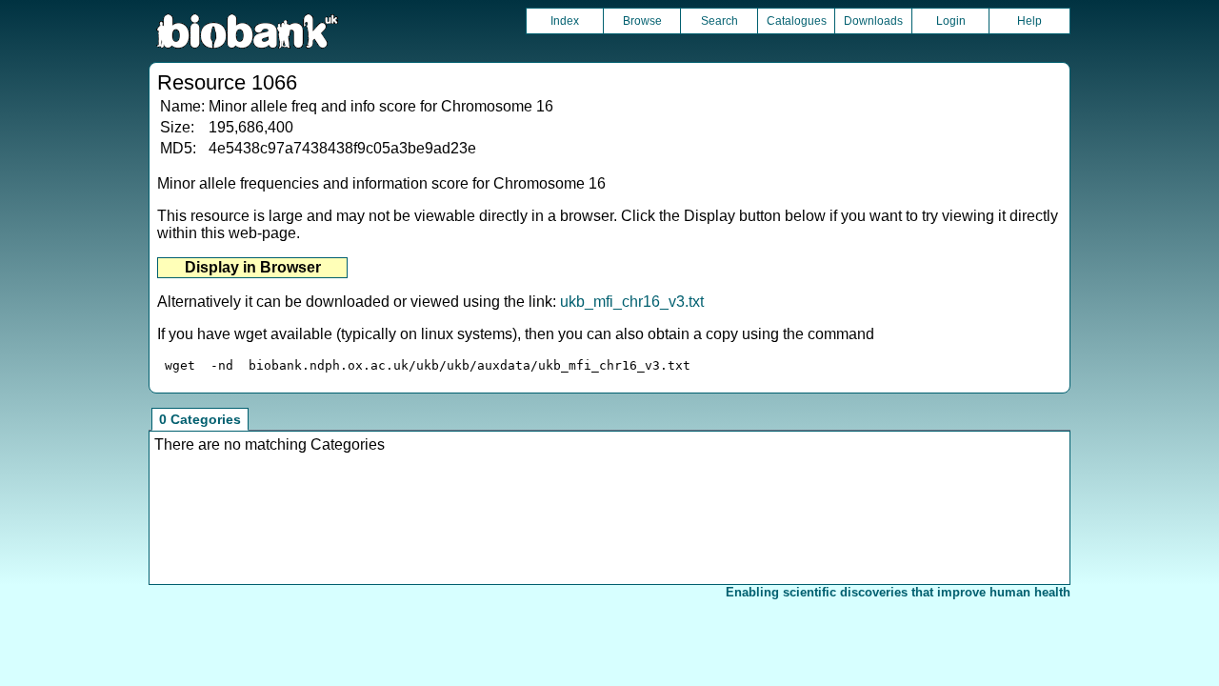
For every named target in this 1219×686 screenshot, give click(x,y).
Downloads (873, 21)
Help (1029, 21)
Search (719, 21)
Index (564, 21)
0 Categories (200, 419)
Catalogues (797, 21)
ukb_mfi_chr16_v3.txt (632, 301)
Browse (642, 21)
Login (951, 21)
